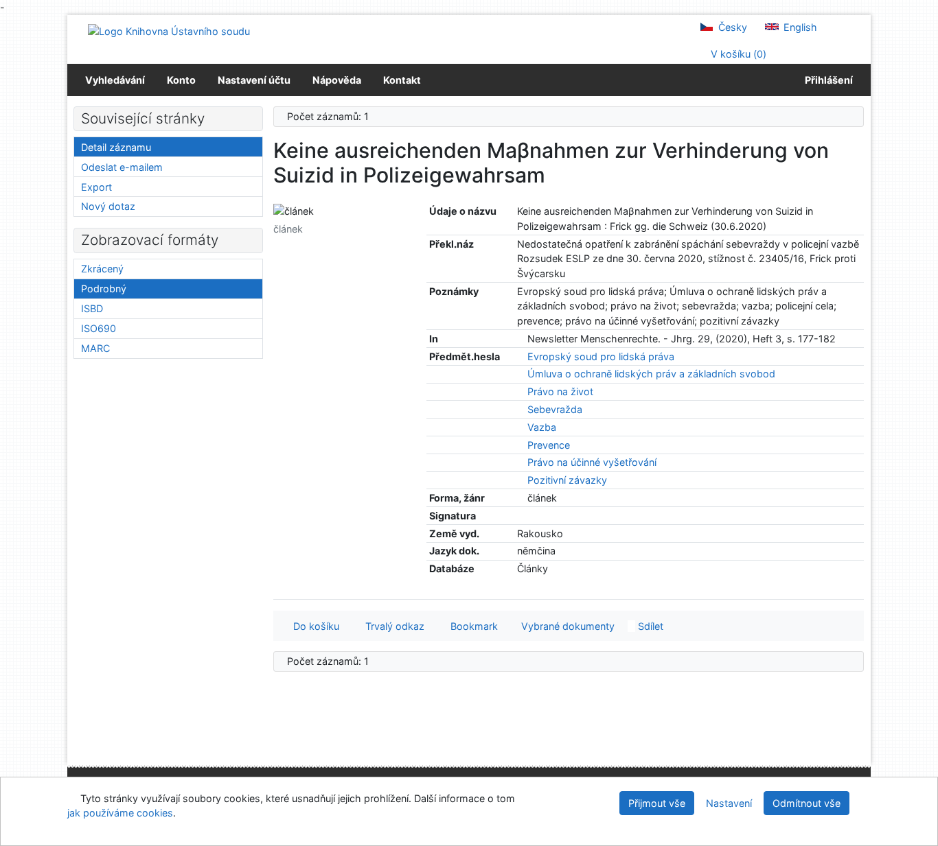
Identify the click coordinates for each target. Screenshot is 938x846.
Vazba (541, 427)
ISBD (92, 308)
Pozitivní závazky (567, 480)
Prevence (548, 445)
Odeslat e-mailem (122, 167)
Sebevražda (554, 409)
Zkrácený (102, 268)
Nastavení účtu (254, 80)
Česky (731, 27)
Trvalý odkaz (392, 626)
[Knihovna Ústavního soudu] (169, 30)
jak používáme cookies (120, 813)
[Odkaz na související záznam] (521, 338)
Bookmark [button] (471, 626)
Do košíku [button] (313, 626)
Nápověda (336, 80)
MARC (95, 348)
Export (96, 187)
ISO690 (98, 328)
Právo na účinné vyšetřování (591, 462)
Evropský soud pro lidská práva (600, 356)
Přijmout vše (656, 803)
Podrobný (103, 288)
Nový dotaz (108, 206)
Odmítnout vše (806, 803)
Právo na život (560, 391)
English (799, 27)
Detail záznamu (116, 147)
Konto (181, 80)
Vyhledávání (115, 80)
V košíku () (737, 54)
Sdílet (649, 626)
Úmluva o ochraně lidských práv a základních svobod (651, 373)
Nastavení (729, 803)
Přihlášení (827, 80)
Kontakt (402, 80)
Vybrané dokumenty (566, 626)
